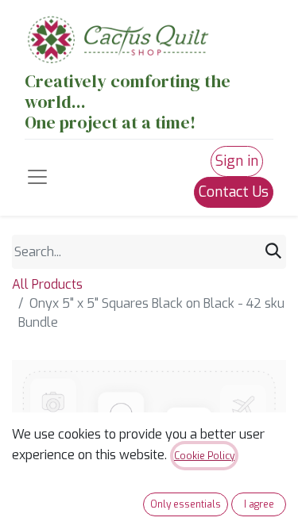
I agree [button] (259, 504)
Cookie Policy (204, 456)
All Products (47, 284)
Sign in (236, 161)
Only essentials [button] (185, 504)
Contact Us (234, 191)
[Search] (273, 251)
